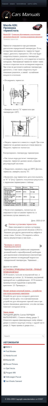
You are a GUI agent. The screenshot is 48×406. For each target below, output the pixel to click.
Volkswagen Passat (13, 377)
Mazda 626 (7, 34)
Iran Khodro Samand (14, 381)
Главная (5, 4)
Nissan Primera (12, 364)
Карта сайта (32, 4)
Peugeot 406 (11, 373)
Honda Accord (11, 356)
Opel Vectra (10, 368)
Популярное (21, 4)
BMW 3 (9, 347)
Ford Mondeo (11, 351)
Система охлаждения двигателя (31, 37)
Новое (12, 4)
